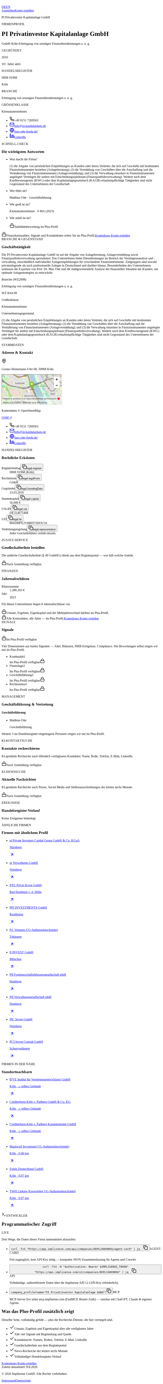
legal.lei (17, 519)
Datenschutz (23, 1380)
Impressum (8, 1380)
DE (4, 7)
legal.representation (44, 529)
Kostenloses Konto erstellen (112, 235)
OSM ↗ (7, 417)
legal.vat (22, 509)
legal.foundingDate (32, 488)
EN (8, 7)
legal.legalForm (31, 478)
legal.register (34, 468)
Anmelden (8, 10)
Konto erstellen (24, 10)
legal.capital (32, 498)
